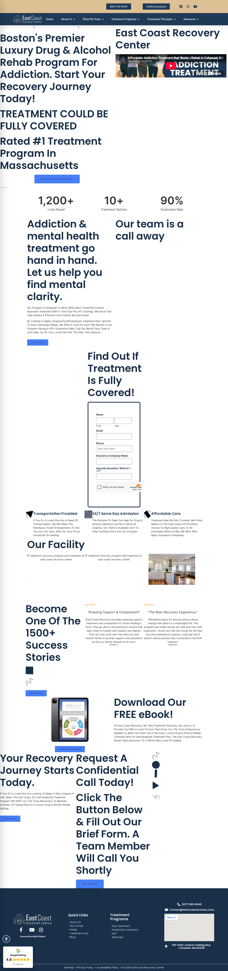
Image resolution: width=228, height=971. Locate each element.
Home (49, 19)
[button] (31, 577)
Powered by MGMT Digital (32, 936)
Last (116, 425)
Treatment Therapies (160, 19)
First (98, 425)
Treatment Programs (123, 19)
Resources (189, 19)
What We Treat (92, 19)
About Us (66, 19)
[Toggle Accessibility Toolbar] (6, 939)
